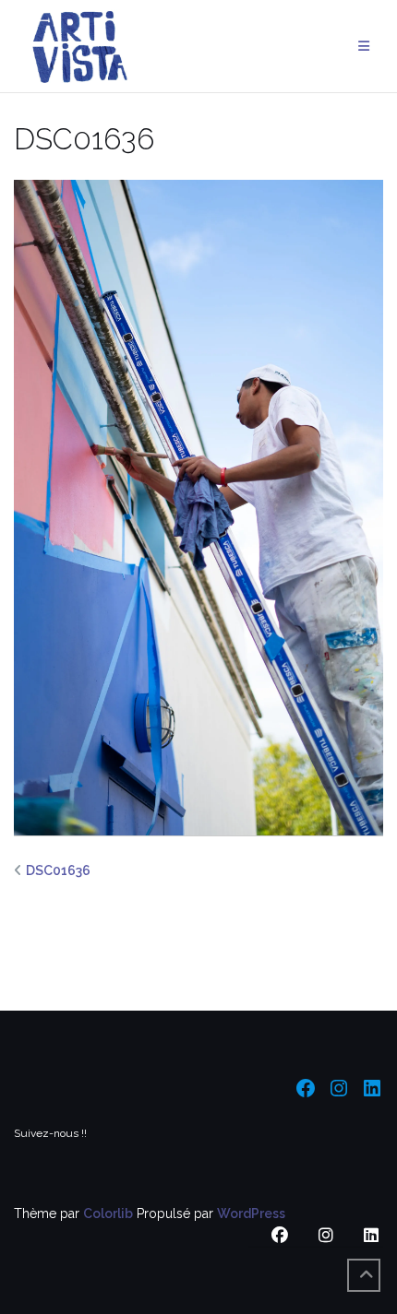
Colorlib (108, 1213)
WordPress (251, 1213)
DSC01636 (58, 870)
